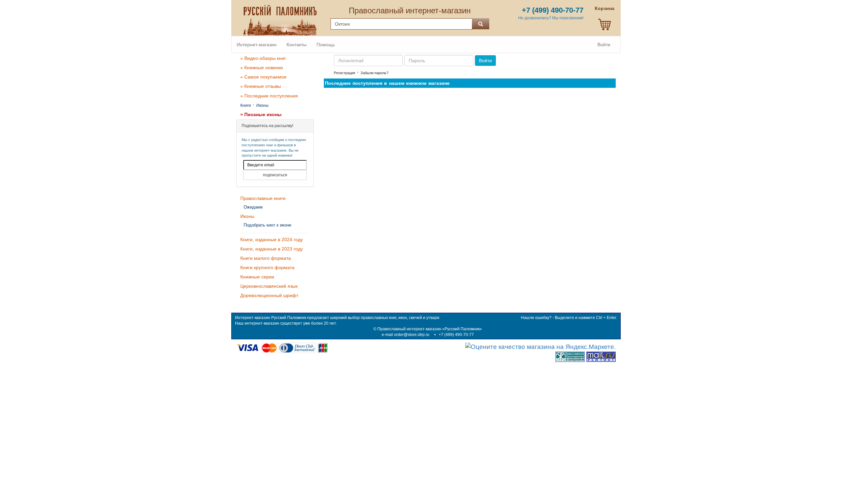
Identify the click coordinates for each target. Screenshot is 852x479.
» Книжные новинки (261, 67)
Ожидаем (253, 207)
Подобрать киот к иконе (267, 225)
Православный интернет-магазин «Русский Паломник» (429, 329)
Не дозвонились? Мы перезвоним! (550, 18)
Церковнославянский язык (269, 286)
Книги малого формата (265, 258)
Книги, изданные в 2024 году (271, 239)
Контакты (297, 44)
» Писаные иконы (261, 114)
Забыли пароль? (374, 73)
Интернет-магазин (257, 44)
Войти (603, 44)
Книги (245, 105)
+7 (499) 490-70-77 (456, 334)
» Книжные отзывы (260, 86)
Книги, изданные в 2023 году (271, 248)
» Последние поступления (269, 95)
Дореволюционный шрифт (269, 295)
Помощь (326, 44)
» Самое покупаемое (263, 77)
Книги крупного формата (267, 267)
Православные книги (263, 198)
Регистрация (344, 73)
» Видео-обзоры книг (263, 58)
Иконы (262, 105)
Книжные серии (257, 276)
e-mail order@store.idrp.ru (405, 334)
